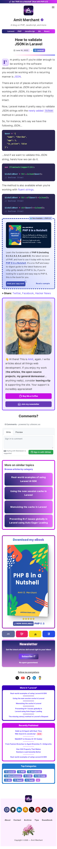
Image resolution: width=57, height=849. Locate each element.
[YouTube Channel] (23, 679)
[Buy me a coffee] (40, 679)
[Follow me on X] (17, 679)
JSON (17, 76)
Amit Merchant (26, 19)
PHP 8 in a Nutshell (16, 263)
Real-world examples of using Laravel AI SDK (28, 693)
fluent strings (25, 189)
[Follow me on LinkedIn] (34, 679)
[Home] (28, 10)
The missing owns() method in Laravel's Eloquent (28, 716)
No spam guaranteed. (28, 662)
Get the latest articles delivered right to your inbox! (28, 649)
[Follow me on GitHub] (28, 679)
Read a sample (43, 283)
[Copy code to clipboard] (52, 133)
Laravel (10, 31)
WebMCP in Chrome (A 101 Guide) (28, 739)
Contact (17, 820)
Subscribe (27, 656)
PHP (20, 31)
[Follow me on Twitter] (28, 327)
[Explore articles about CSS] (48, 634)
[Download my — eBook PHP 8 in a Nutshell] (28, 580)
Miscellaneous (14, 776)
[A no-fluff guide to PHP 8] (28, 235)
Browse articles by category (19, 469)
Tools (30, 780)
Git (39, 31)
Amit (30, 359)
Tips (37, 820)
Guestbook (47, 820)
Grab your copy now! (15, 284)
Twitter (16, 293)
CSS (29, 776)
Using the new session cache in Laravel (28, 698)
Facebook (28, 293)
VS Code (41, 776)
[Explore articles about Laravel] (22, 634)
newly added (35, 110)
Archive (28, 820)
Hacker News (43, 293)
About (8, 820)
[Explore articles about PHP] (8, 634)
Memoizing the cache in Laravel (28, 703)
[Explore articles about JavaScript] (35, 634)
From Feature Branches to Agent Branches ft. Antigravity (28, 744)
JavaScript (30, 31)
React (47, 31)
